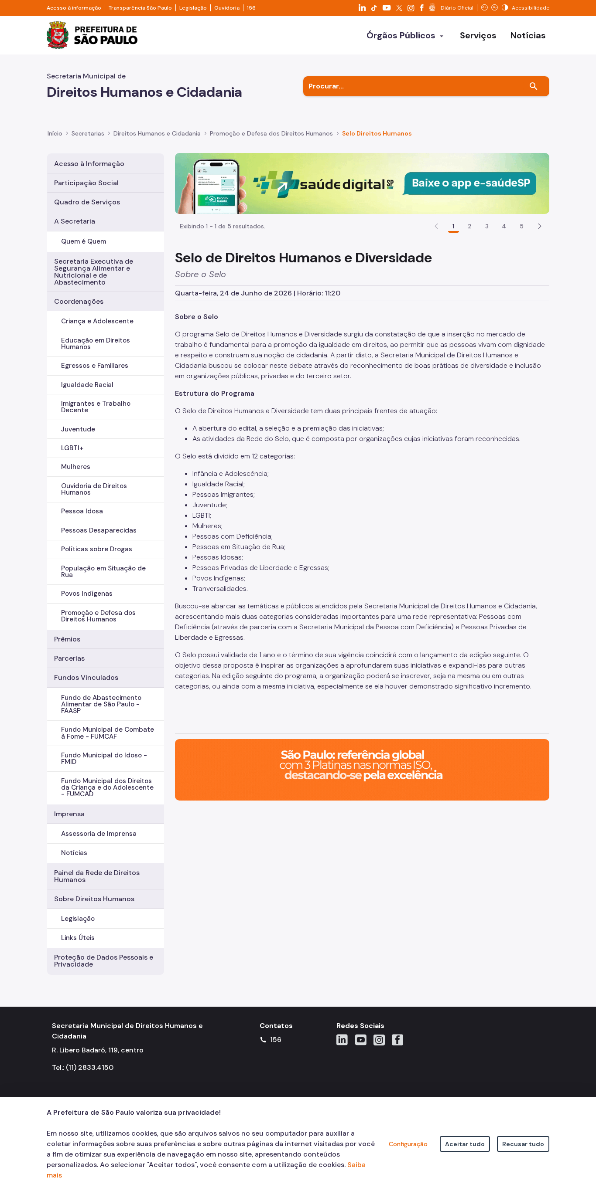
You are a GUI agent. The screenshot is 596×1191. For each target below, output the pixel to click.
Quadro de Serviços (87, 202)
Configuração (408, 1144)
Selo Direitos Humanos (377, 133)
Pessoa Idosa (82, 511)
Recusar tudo (523, 1144)
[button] (540, 226)
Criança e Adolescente (97, 321)
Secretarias (88, 133)
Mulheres (75, 466)
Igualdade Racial (87, 384)
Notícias (74, 852)
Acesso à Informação (89, 163)
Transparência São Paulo (140, 7)
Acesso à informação (74, 7)
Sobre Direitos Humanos (94, 898)
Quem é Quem (83, 241)
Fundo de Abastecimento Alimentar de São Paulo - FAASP (101, 704)
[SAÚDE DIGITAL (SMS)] (362, 182)
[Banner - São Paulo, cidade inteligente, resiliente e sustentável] (362, 769)
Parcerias (69, 658)
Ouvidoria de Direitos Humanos (94, 489)
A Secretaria (74, 221)
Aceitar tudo (465, 1144)
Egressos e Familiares (94, 365)
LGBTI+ (72, 448)
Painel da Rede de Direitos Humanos (97, 876)
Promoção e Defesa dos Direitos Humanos (271, 133)
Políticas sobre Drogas (96, 549)
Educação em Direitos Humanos (95, 343)
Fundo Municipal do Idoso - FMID (104, 758)
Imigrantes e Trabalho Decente (95, 406)
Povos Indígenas (87, 593)
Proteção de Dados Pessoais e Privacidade (103, 961)
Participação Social (86, 182)
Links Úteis (78, 937)
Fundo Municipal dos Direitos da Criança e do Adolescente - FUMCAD (107, 787)
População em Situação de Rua (103, 571)
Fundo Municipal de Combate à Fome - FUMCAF (107, 732)
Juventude (78, 429)
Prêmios (67, 639)
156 (251, 7)
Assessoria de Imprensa (99, 833)
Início (55, 133)
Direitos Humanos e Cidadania (157, 133)
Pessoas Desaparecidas (99, 530)
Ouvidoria (227, 7)
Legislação (193, 7)
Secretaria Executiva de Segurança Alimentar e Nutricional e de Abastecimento (93, 272)
